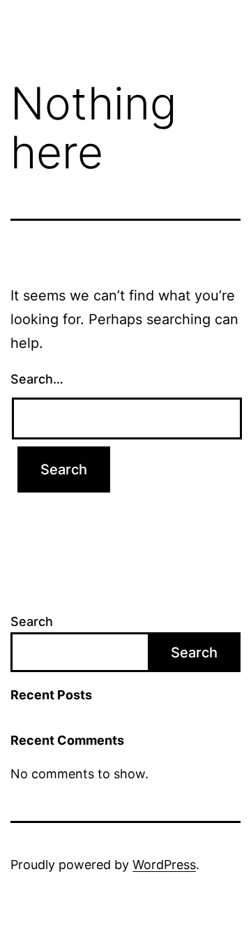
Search (31, 621)
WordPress (164, 864)
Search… (36, 379)
